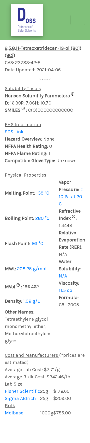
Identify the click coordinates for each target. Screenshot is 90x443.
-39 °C (42, 193)
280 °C (42, 218)
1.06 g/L (31, 301)
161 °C (37, 243)
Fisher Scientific (22, 391)
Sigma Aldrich (20, 398)
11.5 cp (65, 290)
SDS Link (14, 132)
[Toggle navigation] (77, 20)
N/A (63, 276)
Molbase (14, 413)
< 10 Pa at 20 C (71, 197)
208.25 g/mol (32, 268)
